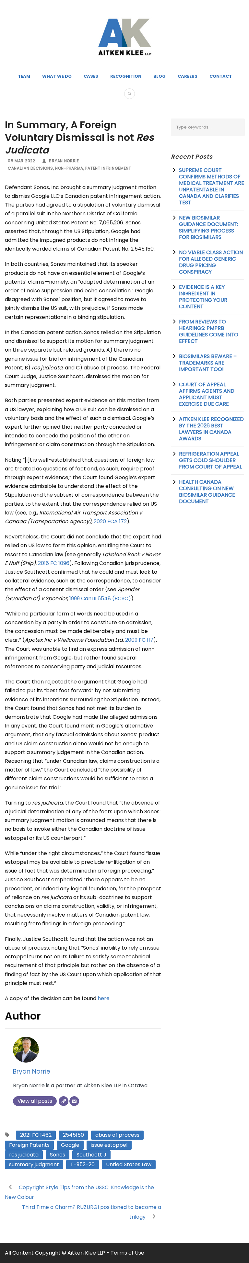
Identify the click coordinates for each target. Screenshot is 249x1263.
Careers (187, 76)
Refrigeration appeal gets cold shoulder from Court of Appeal (210, 460)
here (104, 998)
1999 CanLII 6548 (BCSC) (100, 598)
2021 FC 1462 (36, 1135)
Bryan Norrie (64, 161)
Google (70, 1145)
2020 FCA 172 (110, 521)
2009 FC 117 (139, 640)
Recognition (125, 76)
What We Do (57, 76)
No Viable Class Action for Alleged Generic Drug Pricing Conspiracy (211, 262)
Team (24, 76)
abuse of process (117, 1135)
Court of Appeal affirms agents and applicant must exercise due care (206, 394)
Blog (159, 76)
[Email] (74, 1101)
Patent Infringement (108, 168)
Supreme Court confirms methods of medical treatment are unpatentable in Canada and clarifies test (211, 186)
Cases (91, 76)
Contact (220, 76)
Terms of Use (127, 1253)
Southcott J (91, 1154)
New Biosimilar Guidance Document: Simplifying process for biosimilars (208, 227)
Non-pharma (69, 168)
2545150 (73, 1135)
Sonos (57, 1154)
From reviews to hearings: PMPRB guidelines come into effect (208, 331)
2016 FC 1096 (53, 563)
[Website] (63, 1101)
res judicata (24, 1154)
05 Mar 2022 (21, 161)
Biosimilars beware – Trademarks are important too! (208, 363)
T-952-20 (82, 1164)
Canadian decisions (30, 168)
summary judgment (34, 1164)
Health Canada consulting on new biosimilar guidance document (207, 491)
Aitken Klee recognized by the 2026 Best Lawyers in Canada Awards (211, 428)
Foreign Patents (29, 1145)
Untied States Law (128, 1164)
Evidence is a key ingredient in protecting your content (203, 296)
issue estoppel (109, 1145)
